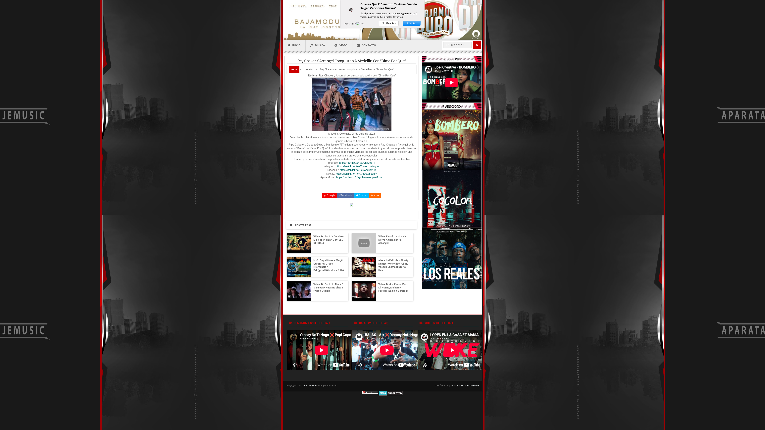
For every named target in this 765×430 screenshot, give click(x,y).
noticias (309, 69)
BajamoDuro (310, 385)
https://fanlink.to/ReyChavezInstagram (358, 166)
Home (294, 69)
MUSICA (320, 45)
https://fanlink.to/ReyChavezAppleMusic (359, 177)
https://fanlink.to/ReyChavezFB (358, 169)
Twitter (362, 195)
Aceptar (412, 23)
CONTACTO (369, 45)
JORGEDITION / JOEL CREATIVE (464, 385)
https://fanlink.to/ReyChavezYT (357, 162)
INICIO (296, 45)
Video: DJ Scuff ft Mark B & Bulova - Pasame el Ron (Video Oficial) (328, 287)
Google (330, 195)
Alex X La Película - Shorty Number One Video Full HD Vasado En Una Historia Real (393, 265)
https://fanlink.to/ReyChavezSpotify (356, 173)
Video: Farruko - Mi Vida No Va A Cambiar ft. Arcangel (392, 240)
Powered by (350, 23)
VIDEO (343, 45)
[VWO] (360, 23)
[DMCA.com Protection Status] (391, 392)
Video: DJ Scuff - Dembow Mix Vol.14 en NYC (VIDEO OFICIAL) (328, 240)
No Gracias (389, 23)
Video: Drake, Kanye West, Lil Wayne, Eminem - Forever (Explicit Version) (393, 287)
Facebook (346, 195)
